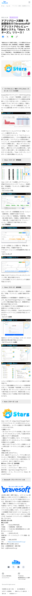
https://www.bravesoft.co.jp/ (16, 542)
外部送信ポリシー (13, 593)
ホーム (2, 6)
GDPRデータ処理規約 (7, 591)
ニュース (8, 6)
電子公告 (4, 593)
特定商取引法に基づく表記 (8, 588)
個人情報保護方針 (21, 588)
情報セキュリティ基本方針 (21, 591)
